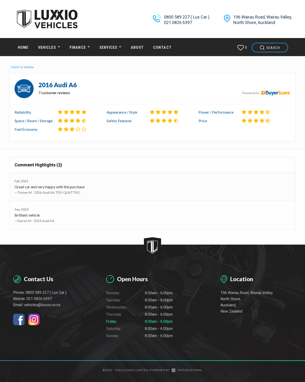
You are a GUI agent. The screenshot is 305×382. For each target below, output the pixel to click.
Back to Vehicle (23, 67)
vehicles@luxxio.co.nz (42, 305)
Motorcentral (190, 370)
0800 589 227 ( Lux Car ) (186, 17)
